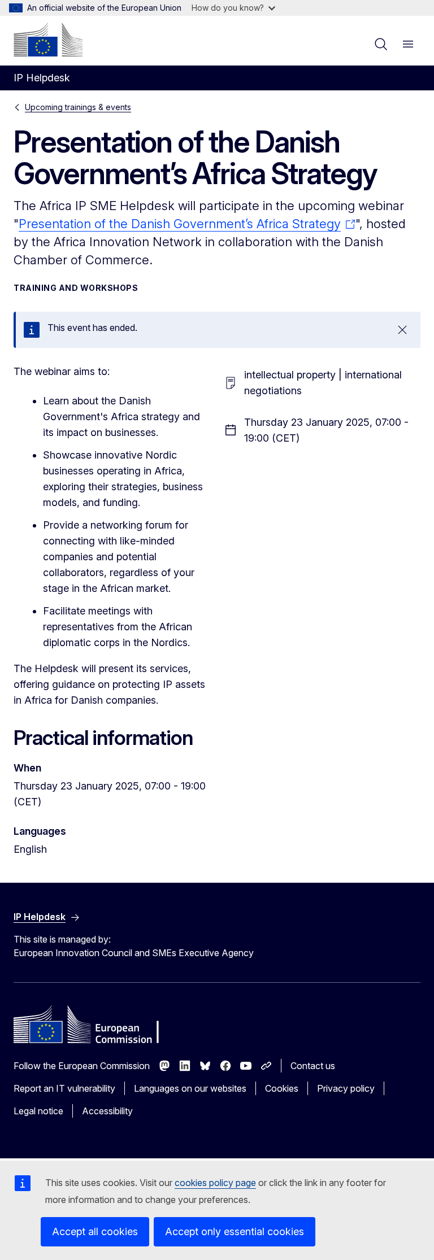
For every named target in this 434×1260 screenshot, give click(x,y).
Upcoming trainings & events (78, 107)
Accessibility (107, 1111)
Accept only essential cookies (234, 1231)
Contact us (312, 1065)
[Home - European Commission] (48, 39)
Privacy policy (346, 1088)
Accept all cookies (95, 1231)
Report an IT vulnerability (64, 1088)
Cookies (281, 1088)
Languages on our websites (190, 1088)
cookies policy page (215, 1182)
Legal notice (38, 1111)
